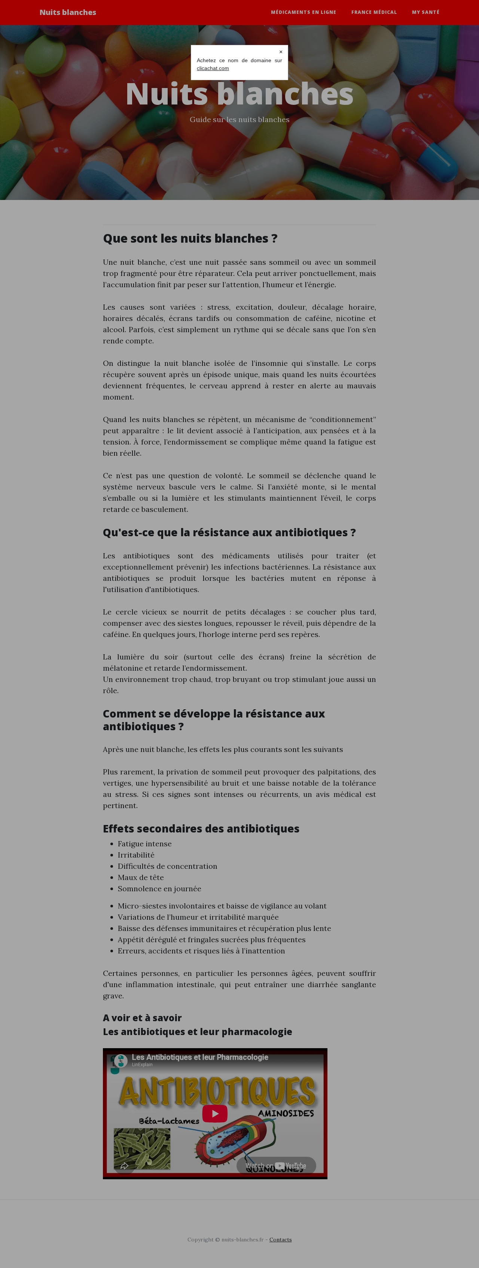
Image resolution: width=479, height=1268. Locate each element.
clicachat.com (213, 68)
